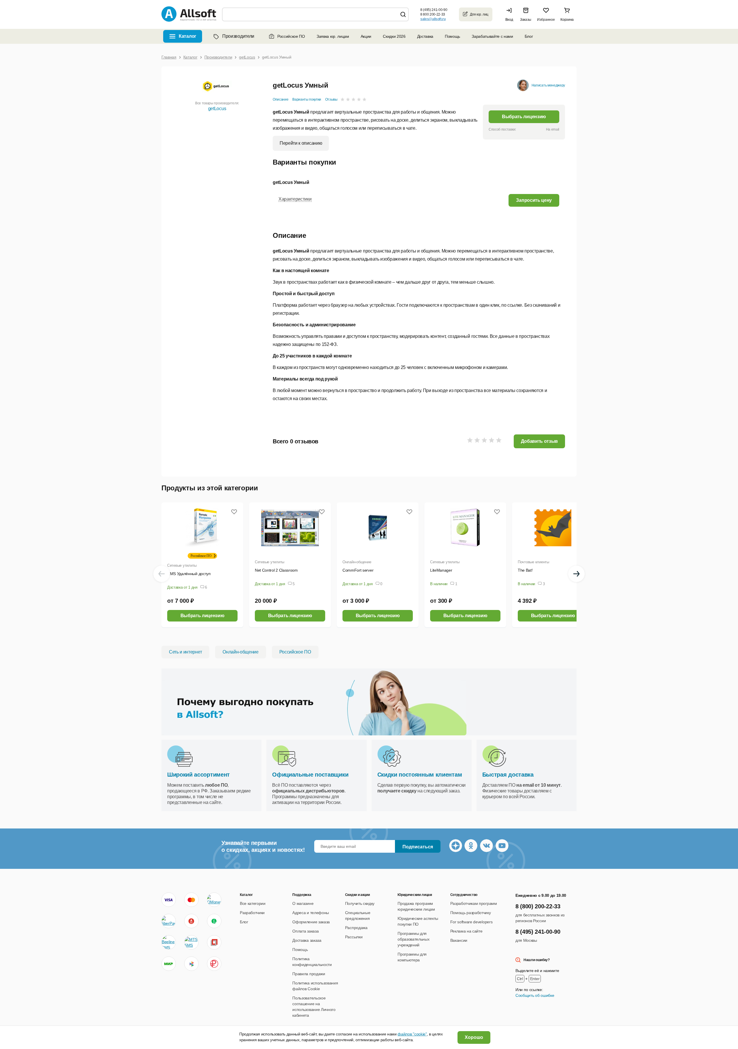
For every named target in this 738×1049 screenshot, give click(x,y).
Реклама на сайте (466, 931)
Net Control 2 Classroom (276, 570)
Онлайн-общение (356, 562)
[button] (510, 14)
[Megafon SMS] (214, 921)
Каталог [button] (187, 36)
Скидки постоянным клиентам (419, 774)
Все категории (253, 903)
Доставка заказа (306, 940)
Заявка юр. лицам (333, 36)
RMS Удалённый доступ (189, 573)
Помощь (452, 36)
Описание (280, 99)
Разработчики (252, 912)
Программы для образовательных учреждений (413, 939)
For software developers (471, 922)
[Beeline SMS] (169, 942)
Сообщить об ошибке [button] (534, 995)
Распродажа (356, 927)
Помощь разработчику (470, 912)
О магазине (302, 903)
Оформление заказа (311, 922)
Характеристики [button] (295, 199)
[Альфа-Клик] (191, 921)
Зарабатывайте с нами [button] (492, 36)
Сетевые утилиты (182, 565)
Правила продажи (308, 973)
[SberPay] (168, 921)
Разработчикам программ (473, 903)
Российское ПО (291, 36)
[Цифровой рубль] (214, 963)
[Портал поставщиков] (214, 942)
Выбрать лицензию (524, 116)
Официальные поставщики (310, 774)
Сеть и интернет (185, 651)
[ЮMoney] (214, 899)
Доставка (425, 36)
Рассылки (353, 937)
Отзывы (331, 99)
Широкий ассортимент (198, 774)
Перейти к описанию (301, 143)
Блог (529, 36)
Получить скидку (359, 903)
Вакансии (458, 940)
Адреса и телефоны (310, 912)
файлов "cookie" (412, 1034)
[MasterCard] (191, 899)
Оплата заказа (305, 931)
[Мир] (168, 963)
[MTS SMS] (191, 942)
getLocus (217, 108)
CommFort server (357, 570)
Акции (366, 36)
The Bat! (525, 570)
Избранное (546, 20)
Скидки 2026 (394, 36)
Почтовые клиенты (533, 562)
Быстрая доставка (508, 774)
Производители (238, 36)
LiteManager (441, 570)
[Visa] (168, 899)
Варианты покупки (306, 99)
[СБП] (191, 963)
